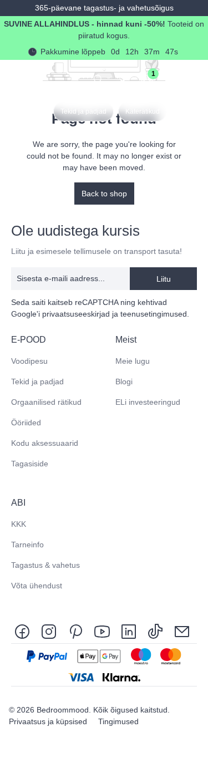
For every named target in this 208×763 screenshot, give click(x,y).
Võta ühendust (36, 585)
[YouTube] (102, 630)
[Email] (182, 630)
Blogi (124, 381)
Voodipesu (29, 361)
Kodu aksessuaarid (44, 443)
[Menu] (196, 78)
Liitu (163, 278)
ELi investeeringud (147, 402)
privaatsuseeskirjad (76, 313)
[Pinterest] (75, 630)
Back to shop (104, 193)
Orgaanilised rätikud (46, 402)
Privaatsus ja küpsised (49, 721)
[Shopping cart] (171, 78)
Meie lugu (132, 361)
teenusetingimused (153, 313)
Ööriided (26, 422)
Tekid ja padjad (37, 381)
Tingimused (118, 721)
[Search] (98, 78)
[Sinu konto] (122, 78)
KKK (18, 524)
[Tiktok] (155, 630)
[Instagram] (48, 630)
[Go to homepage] (17, 78)
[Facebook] (24, 630)
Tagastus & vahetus (45, 565)
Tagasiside (29, 463)
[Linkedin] (128, 630)
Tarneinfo (27, 544)
